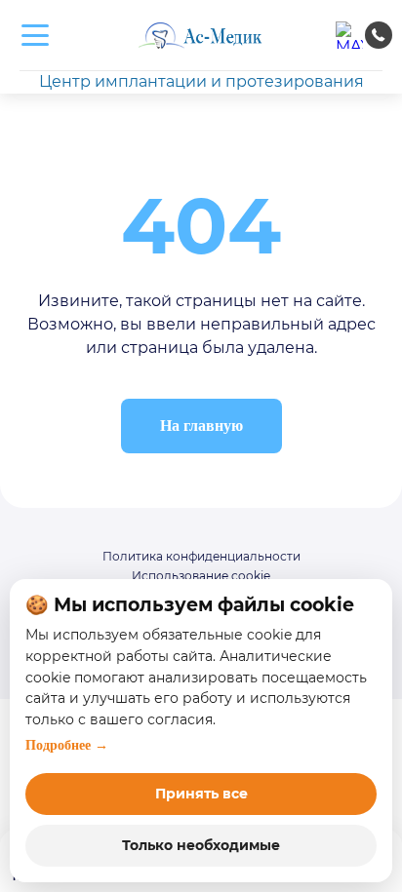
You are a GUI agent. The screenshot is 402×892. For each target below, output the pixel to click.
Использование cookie (201, 575)
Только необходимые (201, 845)
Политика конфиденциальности (201, 556)
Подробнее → (66, 745)
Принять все (201, 793)
